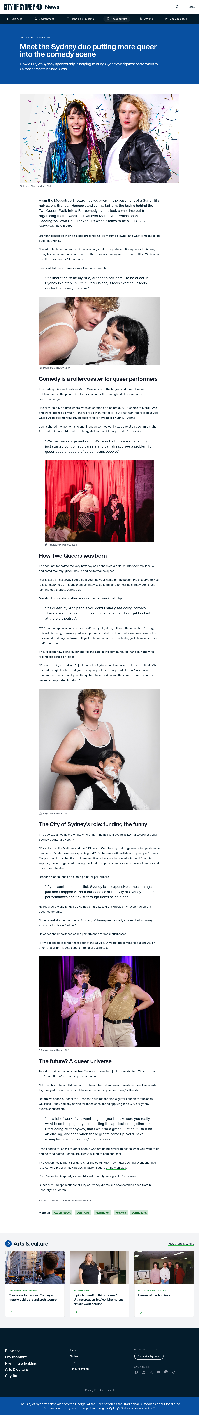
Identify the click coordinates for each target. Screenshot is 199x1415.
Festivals (121, 1212)
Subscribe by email (149, 1356)
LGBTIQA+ (83, 1212)
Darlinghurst (139, 1212)
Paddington (102, 1212)
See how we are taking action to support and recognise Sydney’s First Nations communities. (98, 1408)
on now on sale (116, 1167)
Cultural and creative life (35, 37)
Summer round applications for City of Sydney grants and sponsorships (86, 1185)
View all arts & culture (181, 1243)
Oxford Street (62, 1212)
